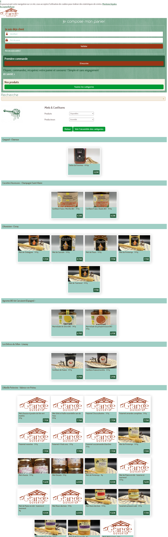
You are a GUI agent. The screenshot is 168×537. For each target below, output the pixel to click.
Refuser (11, 6)
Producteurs (50, 119)
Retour (68, 129)
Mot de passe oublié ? (13, 50)
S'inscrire (84, 63)
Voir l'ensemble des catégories (89, 129)
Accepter (4, 6)
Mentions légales (109, 4)
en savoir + (9, 74)
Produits (48, 113)
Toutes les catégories (84, 87)
